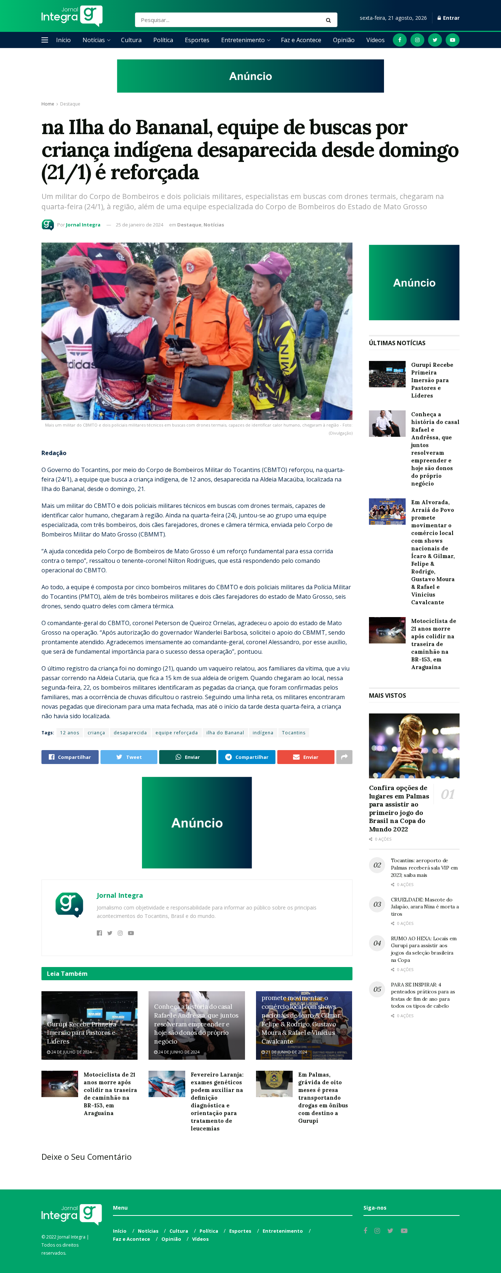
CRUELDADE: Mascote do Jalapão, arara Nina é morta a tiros (425, 906)
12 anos (69, 733)
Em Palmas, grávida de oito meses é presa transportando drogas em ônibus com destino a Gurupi (323, 1097)
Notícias (94, 40)
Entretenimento (243, 40)
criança (96, 733)
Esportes (197, 40)
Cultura (131, 40)
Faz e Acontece (301, 40)
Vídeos (375, 40)
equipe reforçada (177, 733)
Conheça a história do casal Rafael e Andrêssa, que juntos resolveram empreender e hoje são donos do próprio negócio (196, 1024)
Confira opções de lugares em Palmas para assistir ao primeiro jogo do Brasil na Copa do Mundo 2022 (399, 808)
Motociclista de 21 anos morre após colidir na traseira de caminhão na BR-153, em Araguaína (433, 644)
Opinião (344, 40)
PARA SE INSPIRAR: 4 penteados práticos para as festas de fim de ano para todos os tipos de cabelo (423, 995)
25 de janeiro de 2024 (139, 224)
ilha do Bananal (225, 733)
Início (63, 40)
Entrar (451, 17)
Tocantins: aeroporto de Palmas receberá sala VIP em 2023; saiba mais (424, 867)
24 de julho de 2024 (71, 1052)
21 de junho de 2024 (286, 1052)
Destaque (70, 104)
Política (163, 40)
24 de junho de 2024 (178, 1052)
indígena (263, 733)
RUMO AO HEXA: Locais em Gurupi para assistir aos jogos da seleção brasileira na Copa (424, 949)
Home (47, 104)
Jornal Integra (83, 224)
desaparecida (130, 733)
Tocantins (294, 733)
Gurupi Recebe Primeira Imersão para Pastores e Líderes (81, 1033)
